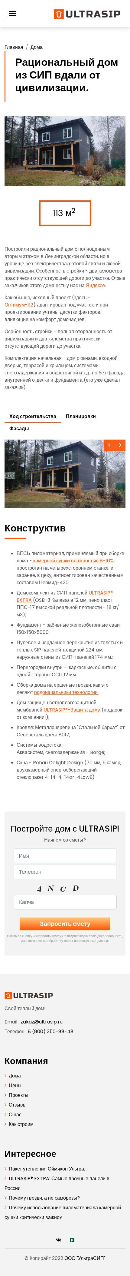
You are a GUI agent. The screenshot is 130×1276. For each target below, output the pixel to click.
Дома (37, 47)
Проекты (18, 1095)
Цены (15, 1085)
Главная (14, 47)
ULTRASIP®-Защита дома (72, 709)
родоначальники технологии (66, 692)
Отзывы (18, 1104)
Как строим (21, 1124)
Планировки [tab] (81, 416)
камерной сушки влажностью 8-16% (73, 560)
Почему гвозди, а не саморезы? (44, 1197)
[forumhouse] (72, 1239)
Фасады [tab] (19, 428)
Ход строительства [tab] (32, 416)
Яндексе (95, 285)
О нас (15, 1114)
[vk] (58, 1239)
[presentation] (109, 445)
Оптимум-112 (19, 304)
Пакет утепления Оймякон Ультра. (47, 1168)
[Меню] (12, 13)
